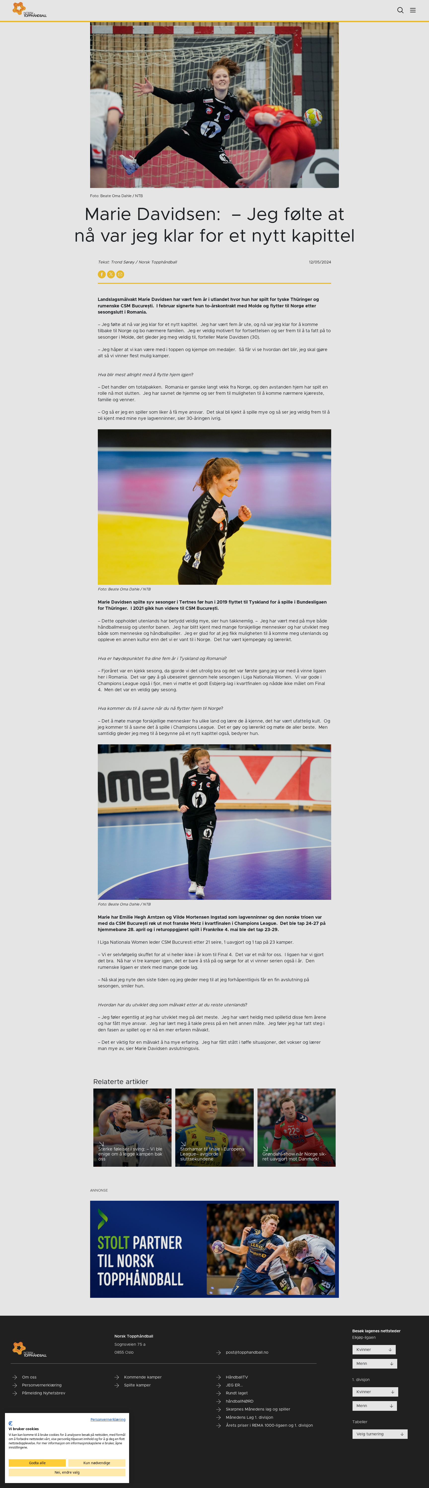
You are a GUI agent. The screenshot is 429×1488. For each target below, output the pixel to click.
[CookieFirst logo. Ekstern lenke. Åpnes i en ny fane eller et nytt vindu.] (10, 1423)
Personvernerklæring (108, 1419)
